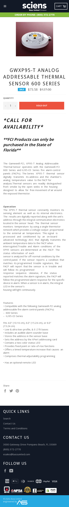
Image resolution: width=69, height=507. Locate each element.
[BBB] (38, 492)
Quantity (8, 98)
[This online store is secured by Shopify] (51, 492)
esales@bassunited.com (16, 454)
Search (7, 418)
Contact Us (9, 423)
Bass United (16, 498)
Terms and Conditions (15, 428)
